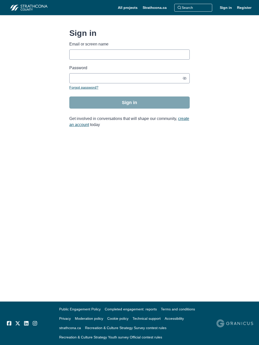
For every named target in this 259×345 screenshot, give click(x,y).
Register (244, 8)
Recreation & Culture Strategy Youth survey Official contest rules (110, 337)
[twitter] (18, 323)
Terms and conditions (178, 309)
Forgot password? (83, 87)
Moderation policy (89, 318)
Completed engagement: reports (131, 309)
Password (78, 68)
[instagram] (35, 323)
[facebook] (9, 323)
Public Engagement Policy (80, 309)
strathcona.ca (70, 328)
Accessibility (174, 318)
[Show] (184, 78)
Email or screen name (89, 44)
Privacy (65, 318)
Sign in (226, 8)
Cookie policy (117, 318)
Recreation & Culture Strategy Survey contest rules (125, 328)
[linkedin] (26, 323)
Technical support (147, 318)
